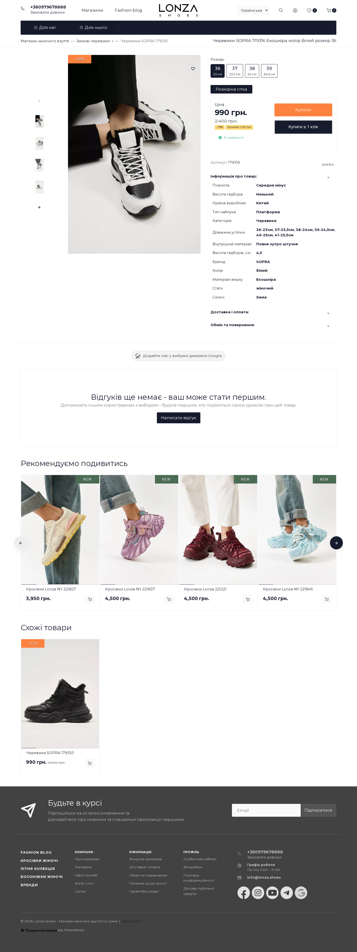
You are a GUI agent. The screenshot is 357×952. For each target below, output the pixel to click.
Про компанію (87, 859)
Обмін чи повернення (148, 875)
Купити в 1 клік (303, 126)
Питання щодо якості (148, 883)
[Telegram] (286, 892)
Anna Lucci (84, 883)
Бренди (29, 885)
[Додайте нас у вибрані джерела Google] (301, 892)
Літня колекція (38, 869)
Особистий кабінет (200, 859)
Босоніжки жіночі (42, 877)
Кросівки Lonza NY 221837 (130, 589)
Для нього (96, 27)
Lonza (80, 891)
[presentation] (39, 101)
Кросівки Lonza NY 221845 (288, 589)
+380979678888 (48, 7)
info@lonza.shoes (264, 877)
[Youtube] (272, 892)
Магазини (92, 10)
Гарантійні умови (144, 891)
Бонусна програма (145, 859)
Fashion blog (128, 10)
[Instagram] (258, 892)
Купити (303, 109)
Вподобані (192, 867)
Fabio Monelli (86, 875)
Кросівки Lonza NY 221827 (51, 589)
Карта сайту (131, 921)
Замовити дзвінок (47, 12)
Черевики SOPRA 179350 (50, 752)
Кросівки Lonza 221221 (205, 589)
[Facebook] (244, 892)
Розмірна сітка (231, 89)
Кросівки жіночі (39, 861)
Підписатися (318, 810)
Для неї (47, 27)
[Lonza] (178, 10)
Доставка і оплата (144, 867)
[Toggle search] (281, 10)
